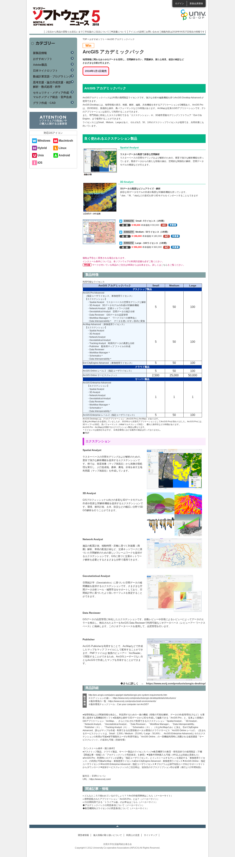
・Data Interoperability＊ (99, 359)
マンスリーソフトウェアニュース (68, 16)
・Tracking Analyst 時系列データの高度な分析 (110, 343)
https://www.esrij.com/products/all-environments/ (132, 701)
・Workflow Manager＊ (98, 352)
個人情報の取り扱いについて (107, 835)
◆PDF (86, 433)
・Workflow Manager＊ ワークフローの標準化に (112, 318)
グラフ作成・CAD (44, 102)
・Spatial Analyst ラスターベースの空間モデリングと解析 (116, 302)
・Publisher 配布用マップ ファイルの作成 (108, 346)
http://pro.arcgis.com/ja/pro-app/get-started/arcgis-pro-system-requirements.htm (127, 695)
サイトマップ (150, 835)
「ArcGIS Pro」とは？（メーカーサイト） (138, 799)
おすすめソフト (97, 39)
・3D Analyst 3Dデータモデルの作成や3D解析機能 (113, 305)
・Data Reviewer (95, 349)
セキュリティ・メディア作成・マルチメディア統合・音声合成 (52, 95)
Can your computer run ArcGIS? (133, 704)
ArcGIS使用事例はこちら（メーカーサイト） (151, 795)
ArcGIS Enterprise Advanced (97, 382)
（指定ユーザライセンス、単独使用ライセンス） (109, 296)
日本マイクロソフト (45, 70)
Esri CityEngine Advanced (96, 363)
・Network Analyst (96, 337)
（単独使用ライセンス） (114, 324)
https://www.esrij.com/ (100, 779)
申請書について (118, 31)
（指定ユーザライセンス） (119, 371)
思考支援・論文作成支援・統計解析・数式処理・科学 (52, 84)
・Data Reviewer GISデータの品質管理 (107, 315)
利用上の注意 (133, 835)
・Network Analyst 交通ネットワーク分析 (108, 308)
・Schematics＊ (95, 355)
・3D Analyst (93, 333)
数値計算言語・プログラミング (52, 76)
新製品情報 (40, 52)
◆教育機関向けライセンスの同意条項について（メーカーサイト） (116, 808)
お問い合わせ (152, 31)
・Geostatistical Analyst (99, 340)
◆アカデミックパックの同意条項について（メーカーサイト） (113, 805)
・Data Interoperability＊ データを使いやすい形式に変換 (116, 321)
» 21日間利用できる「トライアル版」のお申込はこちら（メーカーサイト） (120, 802)
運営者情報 (83, 835)
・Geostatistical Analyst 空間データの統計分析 (111, 311)
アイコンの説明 (136, 31)
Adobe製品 (40, 64)
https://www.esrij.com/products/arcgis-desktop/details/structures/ (144, 698)
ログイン (179, 3)
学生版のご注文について (97, 31)
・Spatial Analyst (95, 330)
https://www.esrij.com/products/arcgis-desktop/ (176, 683)
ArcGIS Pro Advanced (93, 293)
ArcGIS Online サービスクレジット (100, 375)
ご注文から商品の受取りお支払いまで (64, 31)
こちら (164, 265)
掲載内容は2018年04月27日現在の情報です (183, 31)
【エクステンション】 (96, 299)
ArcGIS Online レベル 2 (94, 371)
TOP (85, 39)
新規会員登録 (196, 3)
